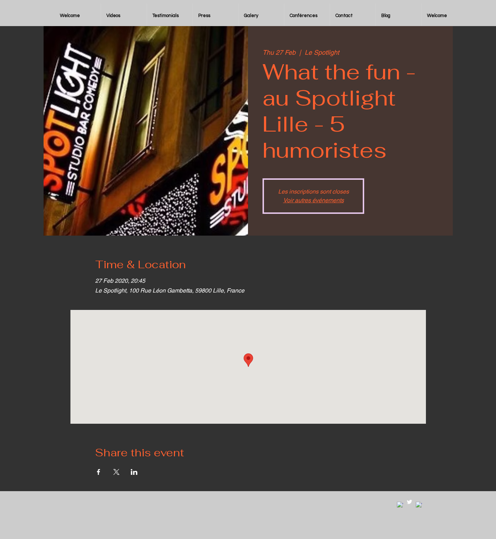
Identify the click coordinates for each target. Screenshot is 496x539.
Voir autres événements (313, 200)
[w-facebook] (400, 505)
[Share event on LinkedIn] (134, 472)
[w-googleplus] (419, 505)
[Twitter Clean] (409, 502)
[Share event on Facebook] (98, 472)
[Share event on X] (116, 472)
